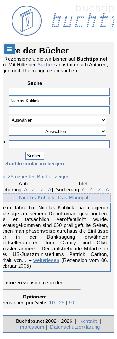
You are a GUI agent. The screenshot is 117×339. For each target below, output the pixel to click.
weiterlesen (46, 260)
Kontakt (88, 321)
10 (52, 302)
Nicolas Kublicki (37, 197)
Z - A (46, 189)
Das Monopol (73, 197)
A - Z (29, 189)
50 (71, 302)
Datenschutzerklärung (75, 327)
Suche (44, 64)
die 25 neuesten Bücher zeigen (35, 176)
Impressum (31, 327)
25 (62, 302)
